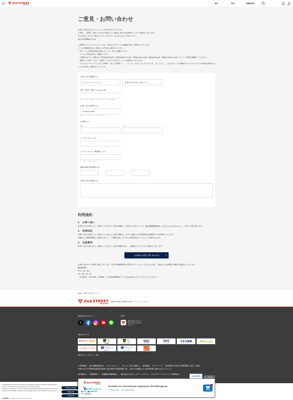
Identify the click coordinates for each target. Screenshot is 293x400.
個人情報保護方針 (96, 366)
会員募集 (146, 366)
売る (233, 3)
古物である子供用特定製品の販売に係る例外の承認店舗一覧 (102, 369)
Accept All (70, 396)
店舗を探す (250, 3)
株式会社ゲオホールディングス (134, 374)
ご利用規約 (82, 366)
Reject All (71, 392)
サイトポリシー (112, 366)
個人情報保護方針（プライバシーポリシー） (164, 226)
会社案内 (82, 374)
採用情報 (94, 374)
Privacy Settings (70, 388)
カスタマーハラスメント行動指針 (165, 374)
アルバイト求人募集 (129, 366)
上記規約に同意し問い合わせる (146, 255)
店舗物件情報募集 (109, 374)
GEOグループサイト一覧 (88, 355)
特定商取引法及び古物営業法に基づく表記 (182, 366)
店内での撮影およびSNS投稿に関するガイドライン (151, 369)
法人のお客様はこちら (87, 39)
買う (217, 3)
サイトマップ (157, 366)
